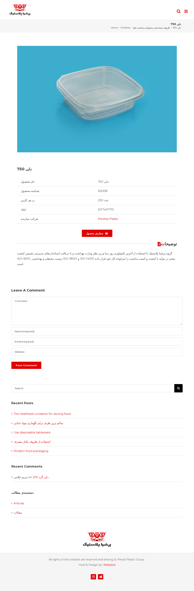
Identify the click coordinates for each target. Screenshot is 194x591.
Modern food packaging (31, 451)
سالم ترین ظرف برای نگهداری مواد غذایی (38, 423)
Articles (19, 503)
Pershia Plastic (108, 219)
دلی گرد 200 (40, 477)
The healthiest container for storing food (42, 414)
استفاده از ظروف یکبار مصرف (32, 441)
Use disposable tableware (32, 432)
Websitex (109, 565)
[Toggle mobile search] (179, 11)
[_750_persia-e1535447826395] (97, 99)
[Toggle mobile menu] (186, 11)
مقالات (18, 512)
